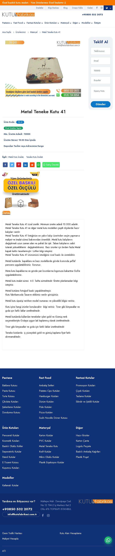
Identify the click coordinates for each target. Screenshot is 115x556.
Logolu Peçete (83, 446)
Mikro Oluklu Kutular (49, 457)
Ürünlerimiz (21, 32)
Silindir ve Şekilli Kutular (87, 401)
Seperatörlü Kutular (11, 451)
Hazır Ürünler (82, 435)
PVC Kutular (45, 441)
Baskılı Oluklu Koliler (12, 446)
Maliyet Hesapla (10, 538)
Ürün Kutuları (50, 22)
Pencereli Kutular (10, 435)
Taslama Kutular (83, 396)
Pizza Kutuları (46, 412)
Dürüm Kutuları (46, 401)
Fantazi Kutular (34, 22)
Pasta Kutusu (8, 391)
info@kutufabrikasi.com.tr (22, 514)
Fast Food (18, 22)
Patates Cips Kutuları (49, 391)
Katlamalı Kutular (10, 485)
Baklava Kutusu (9, 385)
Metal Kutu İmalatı (16, 156)
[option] (43, 68)
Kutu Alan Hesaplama (70, 533)
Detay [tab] (6, 213)
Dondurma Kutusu (11, 412)
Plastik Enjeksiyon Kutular (51, 462)
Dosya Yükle (77, 7)
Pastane (6, 22)
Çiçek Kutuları (83, 391)
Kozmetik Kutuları (10, 441)
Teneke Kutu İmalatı (34, 156)
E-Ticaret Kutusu (10, 462)
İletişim (97, 22)
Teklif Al (100, 42)
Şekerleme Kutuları (11, 407)
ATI (4, 551)
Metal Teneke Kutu (48, 446)
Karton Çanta (82, 441)
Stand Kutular (8, 457)
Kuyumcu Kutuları (10, 468)
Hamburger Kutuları (49, 396)
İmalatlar (39, 7)
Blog (65, 7)
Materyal (65, 22)
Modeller (86, 22)
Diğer (75, 22)
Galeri (90, 7)
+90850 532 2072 (17, 509)
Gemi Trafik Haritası (12, 533)
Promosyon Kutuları (85, 385)
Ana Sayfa (6, 32)
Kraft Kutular (45, 451)
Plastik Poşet (82, 457)
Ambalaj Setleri (46, 385)
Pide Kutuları (45, 407)
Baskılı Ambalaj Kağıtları (88, 451)
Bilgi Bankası (53, 7)
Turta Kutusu (8, 396)
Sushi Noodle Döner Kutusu (53, 418)
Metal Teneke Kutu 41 (43, 111)
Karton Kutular (46, 435)
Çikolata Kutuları (10, 401)
